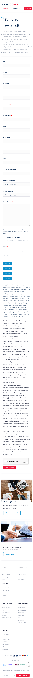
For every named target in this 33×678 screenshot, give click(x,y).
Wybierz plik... (7, 263)
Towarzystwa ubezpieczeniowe (22, 621)
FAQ (3, 610)
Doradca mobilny (22, 577)
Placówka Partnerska (23, 574)
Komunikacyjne (21, 608)
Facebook (4, 595)
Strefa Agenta (28, 8)
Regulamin (4, 615)
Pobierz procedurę (11, 555)
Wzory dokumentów (6, 613)
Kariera (3, 580)
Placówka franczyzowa (23, 572)
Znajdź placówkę (16, 8)
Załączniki (6, 256)
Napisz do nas (5, 593)
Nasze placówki (5, 588)
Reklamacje (4, 647)
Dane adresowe (5, 590)
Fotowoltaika (5, 649)
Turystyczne (21, 613)
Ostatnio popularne (6, 577)
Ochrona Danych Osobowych (6, 641)
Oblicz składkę (5, 8)
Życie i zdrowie (21, 615)
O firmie (4, 572)
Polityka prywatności (7, 618)
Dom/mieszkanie (22, 610)
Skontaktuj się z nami (12, 513)
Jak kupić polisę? (6, 608)
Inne (19, 618)
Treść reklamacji (8, 202)
